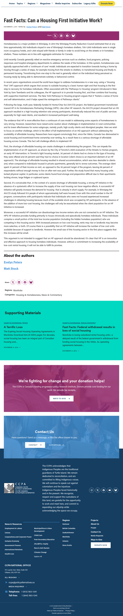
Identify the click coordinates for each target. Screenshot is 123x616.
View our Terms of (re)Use (55, 611)
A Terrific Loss (13, 327)
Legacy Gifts (90, 3)
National (65, 524)
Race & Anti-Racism (41, 548)
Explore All (38, 556)
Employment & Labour (13, 528)
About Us (95, 524)
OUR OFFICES (55, 445)
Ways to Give (96, 539)
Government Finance (13, 545)
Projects (94, 520)
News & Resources (13, 524)
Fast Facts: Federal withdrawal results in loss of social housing (88, 328)
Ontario (65, 541)
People (93, 528)
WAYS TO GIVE (59, 398)
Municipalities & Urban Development (43, 529)
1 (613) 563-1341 (29, 591)
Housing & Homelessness (28, 294)
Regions (66, 520)
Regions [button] (31, 3)
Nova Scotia (67, 545)
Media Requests (97, 535)
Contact (33, 445)
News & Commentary (52, 294)
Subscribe (77, 3)
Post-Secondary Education (44, 539)
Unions (7, 533)
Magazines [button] (45, 3)
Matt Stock (46, 27)
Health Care (9, 554)
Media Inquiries (62, 3)
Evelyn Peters (32, 27)
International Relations (13, 549)
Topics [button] (20, 3)
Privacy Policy (69, 611)
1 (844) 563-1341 (29, 595)
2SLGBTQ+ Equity (41, 544)
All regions (11, 577)
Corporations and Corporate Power (18, 537)
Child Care (38, 535)
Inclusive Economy (12, 541)
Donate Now (107, 3)
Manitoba (17, 290)
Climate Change (40, 552)
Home (12, 3)
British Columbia (68, 528)
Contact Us (96, 532)
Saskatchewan (68, 532)
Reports (25, 323)
